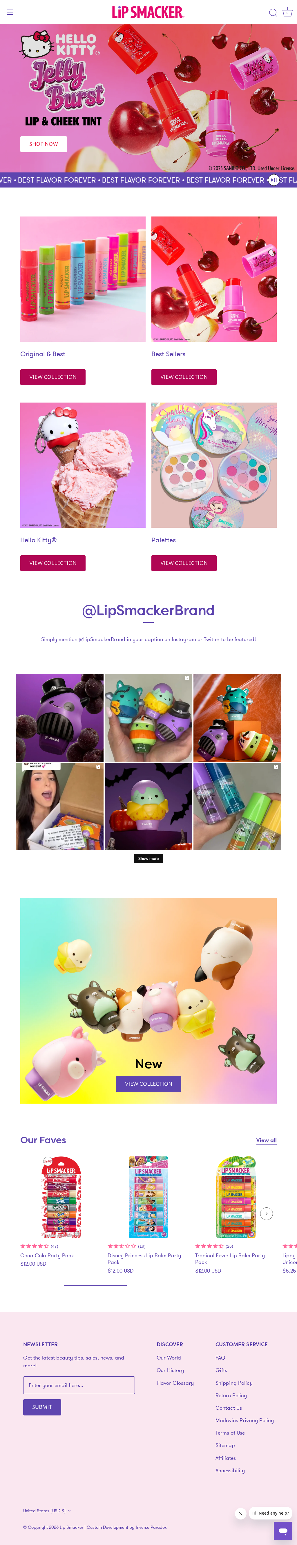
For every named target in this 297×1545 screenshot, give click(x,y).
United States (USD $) (44, 1510)
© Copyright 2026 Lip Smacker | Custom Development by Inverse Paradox (95, 1527)
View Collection (53, 376)
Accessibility (230, 1470)
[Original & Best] (83, 279)
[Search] (273, 13)
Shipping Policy (234, 1383)
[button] (274, 180)
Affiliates (225, 1458)
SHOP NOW (43, 143)
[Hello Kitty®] (83, 465)
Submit (42, 1406)
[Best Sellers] (214, 279)
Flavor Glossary (175, 1383)
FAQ (220, 1357)
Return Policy (231, 1395)
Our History (170, 1370)
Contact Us (228, 1407)
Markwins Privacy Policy (244, 1420)
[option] (148, 98)
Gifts (221, 1370)
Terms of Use (230, 1432)
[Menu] (10, 12)
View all (266, 1140)
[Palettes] (214, 465)
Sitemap (225, 1445)
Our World (169, 1357)
